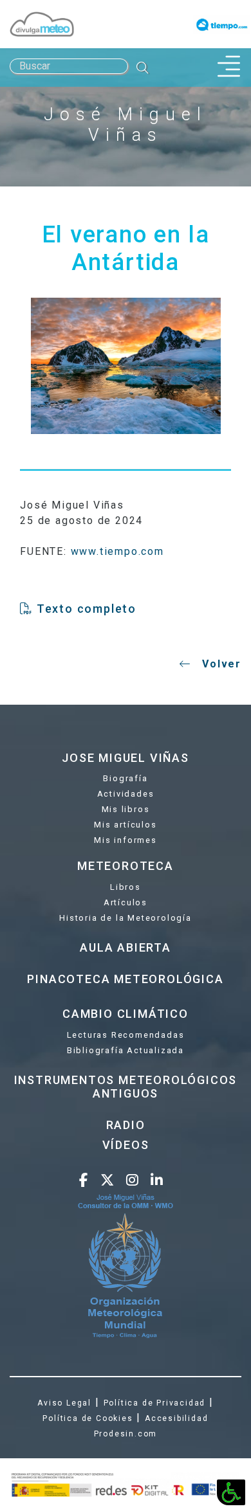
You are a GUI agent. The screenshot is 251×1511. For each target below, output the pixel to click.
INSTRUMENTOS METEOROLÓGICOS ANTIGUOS (125, 1087)
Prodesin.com (126, 1433)
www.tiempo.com (117, 551)
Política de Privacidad (155, 1402)
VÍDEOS (125, 1145)
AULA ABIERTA (125, 947)
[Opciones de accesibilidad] (231, 1492)
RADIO (125, 1125)
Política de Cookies (87, 1418)
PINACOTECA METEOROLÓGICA (125, 979)
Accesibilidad (176, 1418)
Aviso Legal (64, 1402)
